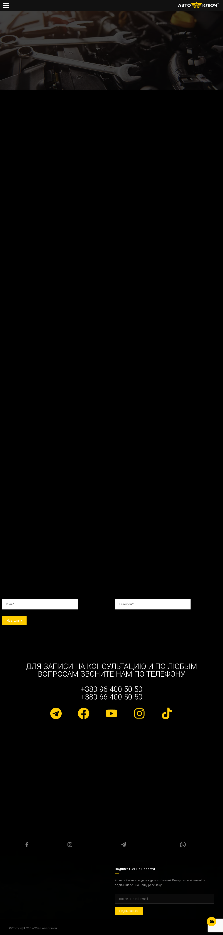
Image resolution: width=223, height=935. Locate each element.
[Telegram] (56, 713)
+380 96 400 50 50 (111, 689)
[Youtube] (111, 713)
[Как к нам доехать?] (211, 921)
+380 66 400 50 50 (111, 697)
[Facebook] (84, 713)
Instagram (70, 844)
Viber (183, 844)
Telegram (123, 844)
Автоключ (49, 928)
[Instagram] (139, 713)
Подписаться (129, 911)
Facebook (27, 844)
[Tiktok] (167, 713)
